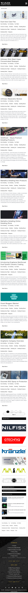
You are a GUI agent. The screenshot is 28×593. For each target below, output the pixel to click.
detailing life (13, 29)
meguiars (10, 32)
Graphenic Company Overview (12, 341)
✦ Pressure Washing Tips (14, 574)
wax (16, 530)
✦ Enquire (14, 545)
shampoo (12, 530)
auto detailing (4, 24)
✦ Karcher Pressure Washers (14, 572)
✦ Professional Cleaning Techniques (14, 578)
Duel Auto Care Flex (8, 22)
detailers (11, 26)
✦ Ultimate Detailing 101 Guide (14, 549)
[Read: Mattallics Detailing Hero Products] (14, 173)
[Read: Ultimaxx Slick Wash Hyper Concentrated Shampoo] (14, 52)
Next (14, 414)
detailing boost (22, 26)
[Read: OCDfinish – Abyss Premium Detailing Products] (14, 131)
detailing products (21, 29)
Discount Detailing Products (10, 490)
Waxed (5, 3)
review (8, 530)
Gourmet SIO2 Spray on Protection (14, 382)
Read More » (5, 44)
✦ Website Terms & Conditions (14, 553)
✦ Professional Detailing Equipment (14, 576)
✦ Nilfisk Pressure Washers (14, 567)
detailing (16, 26)
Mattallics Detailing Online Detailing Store (10, 222)
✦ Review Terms (14, 555)
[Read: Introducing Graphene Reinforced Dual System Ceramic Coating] (14, 255)
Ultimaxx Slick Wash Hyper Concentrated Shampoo (11, 60)
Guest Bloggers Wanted (10, 303)
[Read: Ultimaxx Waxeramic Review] (14, 92)
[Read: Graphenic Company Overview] (14, 334)
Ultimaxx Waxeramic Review (11, 99)
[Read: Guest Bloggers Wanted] (14, 296)
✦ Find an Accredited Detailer (14, 547)
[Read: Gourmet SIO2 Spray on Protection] (14, 374)
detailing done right (5, 29)
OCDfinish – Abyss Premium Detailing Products (11, 139)
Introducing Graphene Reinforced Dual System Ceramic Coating (13, 263)
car (9, 523)
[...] (22, 498)
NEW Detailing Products (8, 487)
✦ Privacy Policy (14, 551)
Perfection (6, 4)
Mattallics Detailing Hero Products (14, 181)
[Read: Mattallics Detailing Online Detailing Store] (14, 214)
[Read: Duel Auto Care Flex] (14, 15)
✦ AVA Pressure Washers (14, 570)
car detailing (10, 24)
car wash (17, 24)
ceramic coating (4, 26)
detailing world (4, 32)
